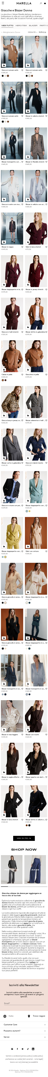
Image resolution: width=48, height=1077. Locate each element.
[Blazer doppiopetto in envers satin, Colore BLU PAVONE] (29, 603)
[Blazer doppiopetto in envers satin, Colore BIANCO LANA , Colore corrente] (27, 603)
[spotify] (22, 1049)
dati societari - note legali (32, 1059)
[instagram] (12, 1049)
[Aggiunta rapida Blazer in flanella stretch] (28, 157)
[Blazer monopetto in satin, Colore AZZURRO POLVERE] (3, 694)
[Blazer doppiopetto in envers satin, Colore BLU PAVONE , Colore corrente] (29, 648)
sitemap (25, 1062)
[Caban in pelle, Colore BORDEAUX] (5, 380)
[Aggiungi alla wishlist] (22, 71)
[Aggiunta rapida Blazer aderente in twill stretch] (28, 415)
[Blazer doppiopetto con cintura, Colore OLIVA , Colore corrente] (5, 557)
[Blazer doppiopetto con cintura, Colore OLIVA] (29, 511)
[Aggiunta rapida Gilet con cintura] (28, 546)
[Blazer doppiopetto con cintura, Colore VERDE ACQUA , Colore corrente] (27, 511)
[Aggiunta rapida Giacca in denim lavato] (28, 458)
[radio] (7, 25)
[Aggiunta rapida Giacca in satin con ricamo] (4, 199)
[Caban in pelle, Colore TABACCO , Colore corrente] (3, 380)
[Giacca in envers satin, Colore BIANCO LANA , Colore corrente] (29, 76)
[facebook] (17, 1049)
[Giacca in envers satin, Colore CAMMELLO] (32, 76)
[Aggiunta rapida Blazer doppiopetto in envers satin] (28, 592)
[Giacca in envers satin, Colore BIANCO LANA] (5, 76)
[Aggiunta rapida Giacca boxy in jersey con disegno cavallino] (4, 415)
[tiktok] (28, 1049)
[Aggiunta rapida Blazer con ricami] (28, 729)
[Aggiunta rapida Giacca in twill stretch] (4, 327)
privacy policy (27, 1056)
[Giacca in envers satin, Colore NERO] (3, 76)
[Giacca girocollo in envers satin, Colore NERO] (3, 603)
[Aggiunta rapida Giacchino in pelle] (28, 369)
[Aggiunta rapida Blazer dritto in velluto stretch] (28, 814)
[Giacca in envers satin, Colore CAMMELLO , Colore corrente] (8, 76)
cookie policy (37, 1056)
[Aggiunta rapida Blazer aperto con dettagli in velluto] (28, 772)
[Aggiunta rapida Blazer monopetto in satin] (4, 683)
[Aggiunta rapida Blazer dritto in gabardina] (28, 327)
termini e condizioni (13, 1056)
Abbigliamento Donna (11, 32)
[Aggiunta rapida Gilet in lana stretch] (28, 242)
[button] (43, 32)
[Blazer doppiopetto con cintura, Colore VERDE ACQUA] (3, 557)
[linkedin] (33, 1049)
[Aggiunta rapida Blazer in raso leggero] (4, 729)
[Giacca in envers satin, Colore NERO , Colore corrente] (3, 122)
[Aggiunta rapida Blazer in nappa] (4, 242)
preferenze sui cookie (14, 1059)
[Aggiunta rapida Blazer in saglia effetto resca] (4, 772)
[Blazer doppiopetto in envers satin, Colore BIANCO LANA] (27, 648)
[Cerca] (41, 3)
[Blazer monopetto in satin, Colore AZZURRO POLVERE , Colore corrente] (27, 694)
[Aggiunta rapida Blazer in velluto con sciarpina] (28, 199)
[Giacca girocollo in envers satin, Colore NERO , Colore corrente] (3, 648)
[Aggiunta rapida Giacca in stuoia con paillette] (4, 500)
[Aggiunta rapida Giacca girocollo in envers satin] (4, 592)
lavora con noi (15, 1062)
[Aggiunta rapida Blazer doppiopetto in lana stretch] (4, 284)
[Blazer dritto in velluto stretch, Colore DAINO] (27, 825)
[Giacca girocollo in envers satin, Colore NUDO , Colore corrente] (5, 603)
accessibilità (33, 1062)
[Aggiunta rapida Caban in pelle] (4, 369)
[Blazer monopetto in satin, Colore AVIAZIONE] (29, 694)
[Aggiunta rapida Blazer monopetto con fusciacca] (4, 157)
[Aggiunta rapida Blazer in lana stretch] (4, 814)
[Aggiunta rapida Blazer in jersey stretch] (28, 284)
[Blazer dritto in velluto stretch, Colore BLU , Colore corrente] (29, 825)
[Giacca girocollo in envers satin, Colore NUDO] (5, 648)
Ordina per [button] (32, 32)
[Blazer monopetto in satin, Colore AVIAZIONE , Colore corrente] (5, 694)
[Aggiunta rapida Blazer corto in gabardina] (4, 458)
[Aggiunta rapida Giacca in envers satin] (4, 65)
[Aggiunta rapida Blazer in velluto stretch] (28, 111)
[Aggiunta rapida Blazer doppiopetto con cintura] (28, 500)
